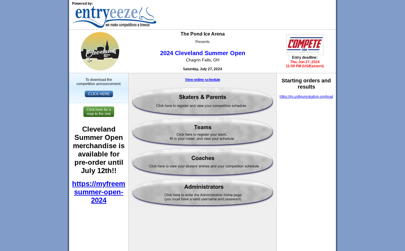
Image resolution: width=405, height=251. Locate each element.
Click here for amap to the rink (99, 112)
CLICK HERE (99, 94)
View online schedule (202, 80)
